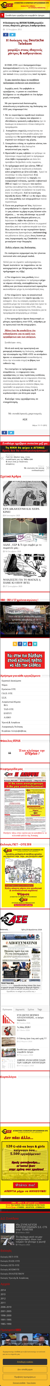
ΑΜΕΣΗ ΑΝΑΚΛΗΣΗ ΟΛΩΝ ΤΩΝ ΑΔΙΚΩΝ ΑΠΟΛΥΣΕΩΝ (31, 1061)
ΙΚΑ (6, 705)
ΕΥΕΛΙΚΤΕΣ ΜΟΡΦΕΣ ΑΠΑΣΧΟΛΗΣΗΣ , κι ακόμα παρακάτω (30, 1017)
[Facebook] (20, 644)
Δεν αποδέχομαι (25, 1369)
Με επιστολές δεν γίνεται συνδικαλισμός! (34, 468)
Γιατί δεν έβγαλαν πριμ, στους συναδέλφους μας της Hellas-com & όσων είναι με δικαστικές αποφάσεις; (19, 459)
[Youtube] (30, 644)
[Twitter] (25, 644)
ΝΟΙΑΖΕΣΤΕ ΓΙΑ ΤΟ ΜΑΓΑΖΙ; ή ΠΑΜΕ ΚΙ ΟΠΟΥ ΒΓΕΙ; (21, 581)
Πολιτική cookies (19, 1383)
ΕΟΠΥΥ (8, 713)
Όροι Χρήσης (31, 1383)
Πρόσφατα (7, 1009)
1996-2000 (6, 1315)
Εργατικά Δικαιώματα (11, 680)
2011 (3, 1303)
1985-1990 (6, 1324)
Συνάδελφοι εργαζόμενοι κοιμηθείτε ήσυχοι (24, 15)
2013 (3, 1294)
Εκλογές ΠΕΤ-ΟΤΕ (9, 1257)
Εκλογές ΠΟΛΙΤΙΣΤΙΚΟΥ (12, 1273)
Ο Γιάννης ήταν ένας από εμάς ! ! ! (31, 1038)
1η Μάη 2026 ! (24, 1027)
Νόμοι (4, 685)
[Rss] (15, 644)
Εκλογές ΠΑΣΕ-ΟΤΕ (10, 1261)
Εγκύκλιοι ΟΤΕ (9, 689)
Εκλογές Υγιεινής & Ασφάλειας (14, 1278)
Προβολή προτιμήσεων (25, 1377)
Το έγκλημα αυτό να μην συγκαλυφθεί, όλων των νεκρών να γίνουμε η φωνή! (30, 1239)
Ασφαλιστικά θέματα (11, 702)
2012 (3, 1298)
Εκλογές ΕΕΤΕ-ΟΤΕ (10, 1265)
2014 (3, 1290)
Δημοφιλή (19, 1009)
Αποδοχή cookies (25, 1362)
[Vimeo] (35, 644)
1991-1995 (6, 1319)
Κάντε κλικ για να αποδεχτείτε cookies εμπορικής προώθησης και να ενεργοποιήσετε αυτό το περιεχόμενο (25, 619)
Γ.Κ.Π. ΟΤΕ (7, 693)
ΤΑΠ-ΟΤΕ (9, 709)
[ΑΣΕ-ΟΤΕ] (25, 5)
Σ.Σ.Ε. (4, 697)
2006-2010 (6, 1307)
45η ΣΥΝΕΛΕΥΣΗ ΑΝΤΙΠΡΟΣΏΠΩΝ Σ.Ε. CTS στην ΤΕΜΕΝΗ (31, 1227)
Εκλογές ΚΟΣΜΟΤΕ (10, 1269)
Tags (39, 1009)
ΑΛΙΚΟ (7, 717)
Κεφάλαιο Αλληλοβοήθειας (14, 731)
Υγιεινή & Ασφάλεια (11, 722)
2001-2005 (6, 1311)
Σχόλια (31, 1009)
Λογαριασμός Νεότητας (12, 726)
